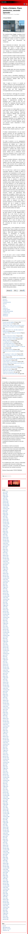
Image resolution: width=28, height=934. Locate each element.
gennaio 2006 (5, 864)
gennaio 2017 (5, 665)
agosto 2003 (5, 908)
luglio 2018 (5, 638)
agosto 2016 (5, 673)
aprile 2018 (5, 643)
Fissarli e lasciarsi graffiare (8, 322)
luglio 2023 (5, 547)
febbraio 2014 (5, 718)
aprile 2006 (5, 860)
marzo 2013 (5, 735)
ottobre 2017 (5, 652)
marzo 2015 (5, 698)
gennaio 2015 (5, 701)
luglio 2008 (5, 819)
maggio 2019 (5, 623)
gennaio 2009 (5, 810)
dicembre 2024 (6, 522)
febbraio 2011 (5, 772)
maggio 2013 (5, 732)
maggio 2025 (5, 514)
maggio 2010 (5, 786)
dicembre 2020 (6, 594)
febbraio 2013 (5, 736)
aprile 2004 (5, 896)
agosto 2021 (5, 582)
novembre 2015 (6, 686)
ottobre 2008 (5, 815)
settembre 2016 (6, 671)
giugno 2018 (5, 640)
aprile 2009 (5, 806)
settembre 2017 (6, 653)
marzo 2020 (5, 608)
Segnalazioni (5, 314)
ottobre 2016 (5, 670)
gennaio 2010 (5, 792)
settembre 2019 (6, 617)
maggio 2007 (5, 840)
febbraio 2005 (5, 881)
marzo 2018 (5, 644)
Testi (4, 305)
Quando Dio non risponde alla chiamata (11, 358)
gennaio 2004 (5, 901)
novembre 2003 (6, 904)
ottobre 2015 (5, 688)
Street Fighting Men (7, 360)
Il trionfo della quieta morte (8, 343)
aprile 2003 (5, 914)
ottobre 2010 (5, 778)
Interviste (5, 303)
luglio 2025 (5, 511)
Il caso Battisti (16, 14)
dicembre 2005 (6, 866)
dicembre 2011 (6, 757)
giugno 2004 (5, 893)
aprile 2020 (5, 606)
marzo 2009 (5, 807)
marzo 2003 (5, 916)
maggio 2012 (5, 750)
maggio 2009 (5, 804)
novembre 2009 (6, 795)
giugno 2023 (5, 549)
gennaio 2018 (5, 647)
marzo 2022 (5, 572)
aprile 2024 (5, 534)
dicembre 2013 (6, 721)
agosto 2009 (5, 800)
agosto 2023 (5, 546)
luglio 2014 (5, 710)
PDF (15, 290)
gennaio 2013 (5, 738)
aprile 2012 (5, 751)
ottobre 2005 (5, 869)
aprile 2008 (5, 824)
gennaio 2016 (5, 683)
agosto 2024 (5, 528)
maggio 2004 (5, 895)
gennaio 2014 (5, 720)
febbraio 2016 (5, 682)
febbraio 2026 (5, 501)
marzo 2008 (5, 825)
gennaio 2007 (5, 846)
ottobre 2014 (5, 706)
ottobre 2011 (5, 760)
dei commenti (7, 928)
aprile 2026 (5, 498)
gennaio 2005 (5, 883)
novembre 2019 (6, 614)
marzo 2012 (5, 753)
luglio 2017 (5, 656)
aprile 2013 (5, 733)
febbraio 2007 (5, 845)
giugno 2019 (5, 621)
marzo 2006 (5, 861)
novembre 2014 (6, 704)
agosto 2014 (5, 709)
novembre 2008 (6, 813)
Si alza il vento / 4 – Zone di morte (10, 361)
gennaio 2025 (5, 520)
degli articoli (6, 927)
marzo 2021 (5, 590)
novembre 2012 (6, 741)
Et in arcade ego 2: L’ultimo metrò (10, 354)
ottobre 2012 (5, 742)
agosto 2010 (5, 781)
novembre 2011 (6, 759)
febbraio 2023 (5, 555)
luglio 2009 (5, 801)
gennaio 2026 (5, 502)
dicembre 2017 (6, 649)
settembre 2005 (6, 871)
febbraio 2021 (5, 591)
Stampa (9, 290)
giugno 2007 (5, 839)
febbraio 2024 (5, 537)
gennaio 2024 (5, 538)
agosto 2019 (5, 618)
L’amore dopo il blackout (8, 349)
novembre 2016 (6, 668)
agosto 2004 (5, 890)
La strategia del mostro (7, 341)
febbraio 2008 (5, 827)
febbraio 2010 (5, 791)
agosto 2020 (5, 600)
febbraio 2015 (5, 700)
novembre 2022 (6, 560)
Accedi (4, 925)
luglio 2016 (5, 674)
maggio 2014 (5, 714)
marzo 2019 (5, 626)
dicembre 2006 (6, 848)
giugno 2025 (5, 513)
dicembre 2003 (6, 902)
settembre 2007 (6, 834)
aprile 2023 (5, 552)
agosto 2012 (5, 745)
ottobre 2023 (5, 543)
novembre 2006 (6, 849)
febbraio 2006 (5, 863)
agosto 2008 (5, 818)
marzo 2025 (5, 517)
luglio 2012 (5, 747)
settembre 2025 (6, 508)
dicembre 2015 (6, 685)
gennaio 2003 (5, 919)
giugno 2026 (5, 495)
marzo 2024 (5, 535)
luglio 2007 (5, 837)
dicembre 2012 (6, 739)
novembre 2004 (6, 886)
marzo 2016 (5, 680)
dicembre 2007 (6, 830)
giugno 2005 (5, 875)
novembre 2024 (6, 523)
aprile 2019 (5, 624)
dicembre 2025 (6, 504)
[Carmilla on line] (14, 2)
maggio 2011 (5, 768)
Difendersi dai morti (7, 369)
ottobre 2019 (5, 615)
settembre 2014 (6, 707)
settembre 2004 (6, 889)
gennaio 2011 (5, 774)
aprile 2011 (5, 769)
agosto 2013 (5, 727)
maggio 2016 (5, 677)
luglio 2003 (5, 910)
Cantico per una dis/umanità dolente (10, 373)
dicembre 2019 (6, 612)
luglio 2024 (5, 529)
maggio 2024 (5, 532)
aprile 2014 (5, 715)
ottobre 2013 (5, 724)
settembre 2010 (6, 780)
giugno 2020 (5, 603)
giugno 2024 (5, 531)
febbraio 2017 (5, 664)
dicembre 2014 (6, 703)
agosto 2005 (5, 872)
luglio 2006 (5, 855)
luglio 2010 (5, 783)
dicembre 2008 (6, 812)
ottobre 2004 (5, 887)
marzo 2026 (5, 499)
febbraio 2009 (5, 809)
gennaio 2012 (5, 756)
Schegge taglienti (6, 309)
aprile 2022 (5, 570)
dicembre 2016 (6, 667)
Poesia (4, 306)
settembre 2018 (6, 635)
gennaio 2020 (5, 611)
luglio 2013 (5, 729)
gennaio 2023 (5, 557)
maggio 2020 (5, 605)
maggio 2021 (5, 587)
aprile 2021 (5, 588)
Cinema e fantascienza (9, 335)
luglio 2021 (5, 584)
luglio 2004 (5, 892)
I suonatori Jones (6, 312)
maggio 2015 (5, 695)
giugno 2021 (5, 585)
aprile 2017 (5, 661)
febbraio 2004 (5, 899)
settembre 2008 (6, 816)
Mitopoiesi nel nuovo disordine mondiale (11, 351)
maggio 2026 (5, 496)
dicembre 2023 (6, 540)
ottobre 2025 (5, 507)
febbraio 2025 (5, 519)
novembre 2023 (6, 541)
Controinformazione (7, 302)
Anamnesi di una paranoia (8, 372)
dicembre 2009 (6, 794)
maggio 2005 (5, 877)
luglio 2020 (5, 602)
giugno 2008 (5, 821)
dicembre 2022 (6, 558)
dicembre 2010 (6, 775)
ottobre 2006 (5, 851)
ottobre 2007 (5, 833)
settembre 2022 (6, 563)
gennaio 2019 (5, 629)
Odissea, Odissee (6, 340)
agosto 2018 (5, 637)
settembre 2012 (6, 744)
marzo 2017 (5, 662)
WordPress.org (6, 930)
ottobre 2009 (5, 797)
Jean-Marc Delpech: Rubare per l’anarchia (11, 332)
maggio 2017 (5, 659)
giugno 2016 (5, 676)
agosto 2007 (5, 836)
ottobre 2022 (5, 561)
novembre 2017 (6, 650)
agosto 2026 (5, 492)
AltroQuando (5, 315)
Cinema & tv (5, 308)
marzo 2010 (5, 789)
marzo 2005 (5, 880)
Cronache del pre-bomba (8, 311)
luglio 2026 (5, 493)
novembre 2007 (6, 831)
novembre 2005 (6, 868)
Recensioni (5, 300)
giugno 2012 (5, 748)
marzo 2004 (5, 898)
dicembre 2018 (6, 630)
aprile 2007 (5, 842)
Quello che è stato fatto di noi (9, 370)
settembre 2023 (6, 544)
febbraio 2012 (5, 754)
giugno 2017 (5, 658)
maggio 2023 (5, 550)
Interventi (5, 299)
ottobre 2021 (5, 579)
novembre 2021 (6, 578)
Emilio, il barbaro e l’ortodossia (9, 345)
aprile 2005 (5, 878)
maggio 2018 (5, 641)
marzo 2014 (5, 717)
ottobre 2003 (5, 905)
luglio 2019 (5, 620)
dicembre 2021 (6, 576)
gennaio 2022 (5, 575)
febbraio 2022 (5, 573)
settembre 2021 (6, 581)
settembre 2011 (6, 762)
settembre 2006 (6, 852)
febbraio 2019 (5, 627)
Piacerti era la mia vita (7, 323)
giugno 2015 (5, 694)
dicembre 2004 (6, 884)
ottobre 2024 (5, 525)
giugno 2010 (5, 784)
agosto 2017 (5, 655)
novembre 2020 (6, 596)
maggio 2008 (5, 822)
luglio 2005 (5, 874)
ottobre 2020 (5, 597)
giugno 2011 (5, 766)
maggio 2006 (5, 858)
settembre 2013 (6, 726)
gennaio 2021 (5, 593)
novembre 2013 (6, 723)
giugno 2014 (5, 712)
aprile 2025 (5, 516)
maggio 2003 (5, 913)
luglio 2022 (5, 566)
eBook (21, 290)
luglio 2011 (5, 765)
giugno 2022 (5, 567)
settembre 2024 (6, 526)
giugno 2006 (5, 857)
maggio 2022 (5, 569)
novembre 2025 (6, 505)
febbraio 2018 (5, 646)
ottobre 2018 (5, 634)
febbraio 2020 (5, 609)
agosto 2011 (5, 763)
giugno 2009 (5, 803)
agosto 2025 (5, 510)
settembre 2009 (6, 798)
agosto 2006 (5, 854)
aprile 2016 (5, 679)
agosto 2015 (5, 691)
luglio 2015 (5, 692)
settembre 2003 (6, 907)
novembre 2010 (6, 777)
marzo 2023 (5, 553)
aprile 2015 (5, 697)
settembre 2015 (6, 689)
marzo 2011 (5, 771)
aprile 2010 (5, 787)
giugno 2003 (5, 911)
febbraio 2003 (5, 917)
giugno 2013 (5, 730)
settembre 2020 (6, 599)
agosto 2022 (5, 564)
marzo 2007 (5, 843)
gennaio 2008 (5, 828)
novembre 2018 (6, 632)
